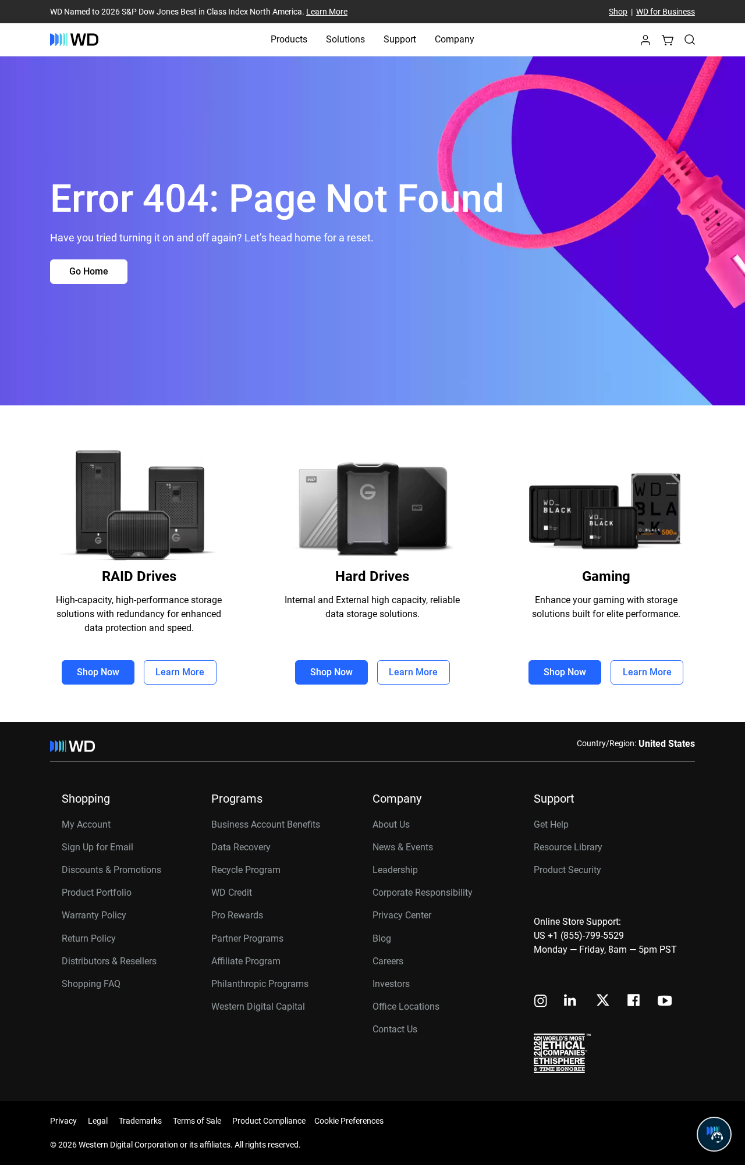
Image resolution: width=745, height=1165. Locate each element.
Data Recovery (241, 847)
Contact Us (394, 1029)
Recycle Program (246, 869)
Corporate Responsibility (422, 892)
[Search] (689, 39)
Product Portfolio (97, 892)
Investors (391, 983)
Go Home (88, 271)
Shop (618, 11)
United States (666, 743)
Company (454, 39)
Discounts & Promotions (111, 869)
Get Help (551, 824)
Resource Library (568, 847)
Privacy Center (401, 915)
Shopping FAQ (91, 983)
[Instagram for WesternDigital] (541, 1002)
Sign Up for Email (97, 847)
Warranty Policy (94, 915)
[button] (645, 43)
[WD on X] (602, 1001)
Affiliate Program (246, 961)
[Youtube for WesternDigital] (665, 1002)
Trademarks (140, 1120)
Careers (387, 961)
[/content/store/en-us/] (74, 40)
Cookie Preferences (349, 1120)
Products (289, 39)
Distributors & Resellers (109, 961)
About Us (391, 824)
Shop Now (98, 672)
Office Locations (405, 1006)
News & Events (402, 847)
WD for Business (665, 11)
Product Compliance (269, 1120)
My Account (86, 824)
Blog (381, 938)
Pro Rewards (237, 915)
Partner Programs (247, 938)
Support (400, 39)
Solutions (345, 39)
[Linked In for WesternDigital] (571, 1002)
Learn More (326, 11)
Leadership (395, 869)
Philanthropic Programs (259, 983)
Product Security (567, 869)
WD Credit (231, 892)
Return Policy (89, 938)
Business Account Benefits (265, 824)
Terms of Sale (197, 1120)
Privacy (63, 1120)
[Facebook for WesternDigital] (634, 1002)
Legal (98, 1120)
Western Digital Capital (258, 1006)
